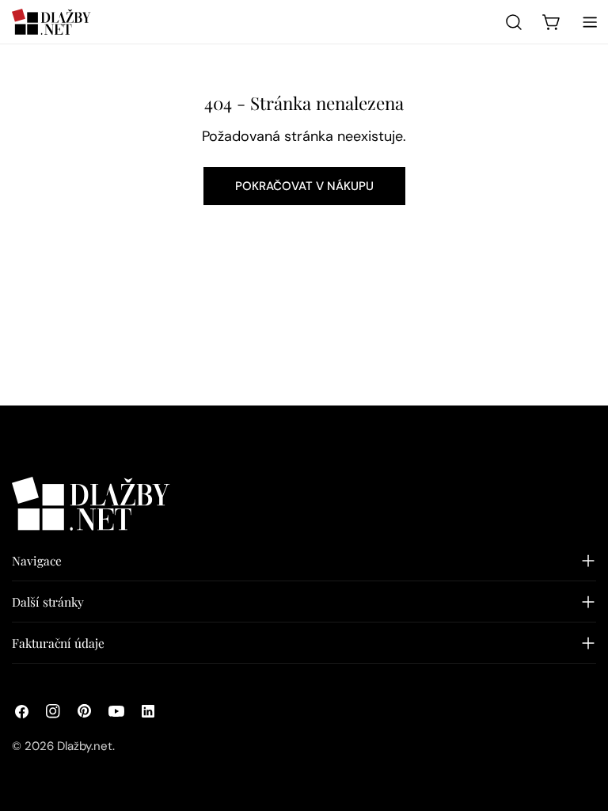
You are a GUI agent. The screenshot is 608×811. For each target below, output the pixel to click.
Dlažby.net (84, 746)
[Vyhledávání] (514, 22)
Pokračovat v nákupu (304, 186)
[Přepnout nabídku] (590, 22)
